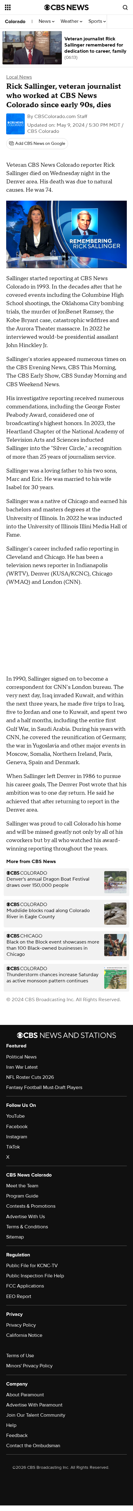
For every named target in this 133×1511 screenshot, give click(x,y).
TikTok (13, 1147)
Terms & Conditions (27, 1226)
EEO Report (18, 1296)
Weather (70, 21)
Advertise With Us (25, 1216)
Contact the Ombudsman (33, 1445)
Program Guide (22, 1196)
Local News (19, 77)
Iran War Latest (22, 1067)
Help (11, 1425)
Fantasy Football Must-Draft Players (44, 1087)
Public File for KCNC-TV (32, 1265)
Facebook (17, 1126)
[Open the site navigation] (24, 7)
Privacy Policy (21, 1325)
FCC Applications (25, 1286)
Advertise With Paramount (34, 1404)
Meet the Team (22, 1185)
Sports (95, 21)
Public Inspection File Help (35, 1275)
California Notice (24, 1335)
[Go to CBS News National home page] (66, 7)
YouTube (15, 1116)
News (45, 21)
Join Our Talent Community (35, 1415)
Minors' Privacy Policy (29, 1365)
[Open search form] (125, 7)
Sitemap (15, 1237)
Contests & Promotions (30, 1206)
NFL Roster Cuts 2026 (30, 1077)
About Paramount (25, 1394)
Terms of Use (20, 1355)
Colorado (15, 21)
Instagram (16, 1136)
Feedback (17, 1435)
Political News (21, 1056)
